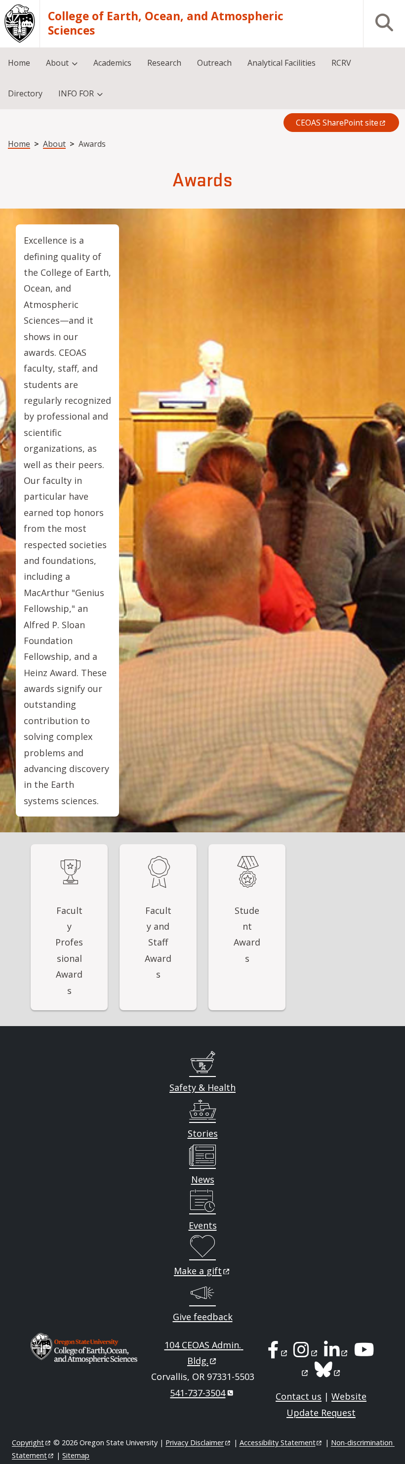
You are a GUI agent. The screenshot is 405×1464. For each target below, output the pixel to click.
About (54, 143)
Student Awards (247, 934)
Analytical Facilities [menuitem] (281, 62)
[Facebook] (278, 1353)
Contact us (299, 1396)
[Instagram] (306, 1353)
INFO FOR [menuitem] (76, 93)
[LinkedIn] (336, 1353)
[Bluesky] (328, 1372)
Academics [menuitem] (112, 62)
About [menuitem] (57, 62)
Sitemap (75, 1455)
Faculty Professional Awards (69, 950)
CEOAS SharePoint (337, 122)
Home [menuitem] (19, 62)
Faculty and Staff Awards (158, 942)
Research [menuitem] (164, 62)
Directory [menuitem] (25, 93)
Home (19, 143)
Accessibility (278, 1442)
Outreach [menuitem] (214, 62)
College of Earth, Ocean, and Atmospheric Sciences (166, 23)
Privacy (194, 1442)
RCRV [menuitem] (341, 62)
